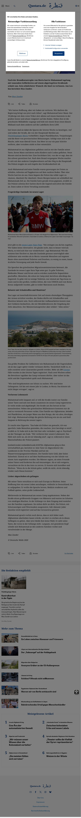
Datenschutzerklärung (19, 36)
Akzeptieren (58, 53)
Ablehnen (22, 53)
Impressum (25, 66)
